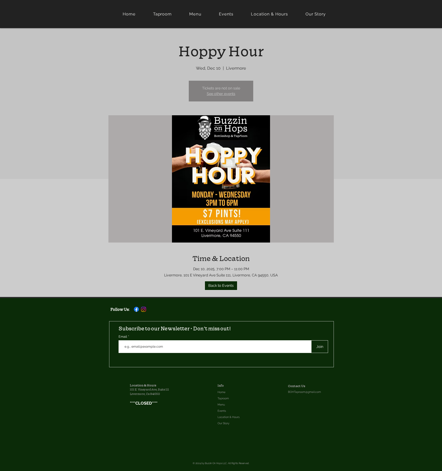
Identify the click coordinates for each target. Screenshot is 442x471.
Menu (221, 404)
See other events (221, 94)
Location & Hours (229, 417)
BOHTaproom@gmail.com (304, 392)
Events (222, 410)
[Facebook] (136, 309)
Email (123, 336)
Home (221, 392)
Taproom (223, 398)
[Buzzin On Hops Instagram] (143, 309)
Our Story (224, 423)
